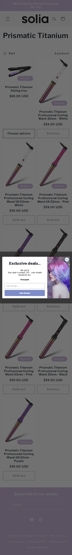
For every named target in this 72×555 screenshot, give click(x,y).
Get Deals (24, 293)
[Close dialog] (67, 260)
